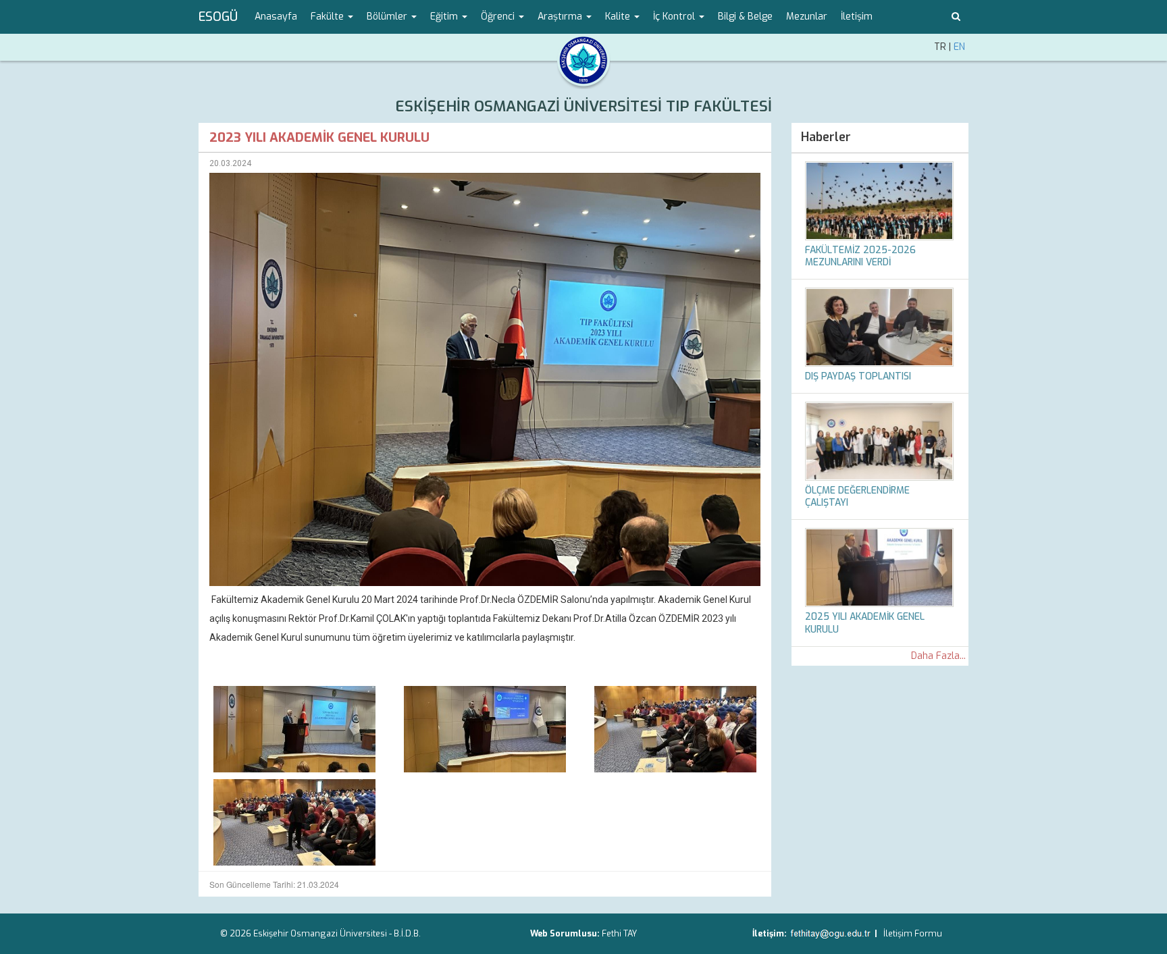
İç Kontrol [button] (675, 16)
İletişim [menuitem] (857, 16)
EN (959, 47)
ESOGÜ (218, 17)
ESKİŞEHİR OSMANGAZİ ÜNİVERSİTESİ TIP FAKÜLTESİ (583, 106)
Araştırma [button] (561, 16)
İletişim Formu (912, 933)
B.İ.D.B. (407, 933)
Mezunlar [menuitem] (806, 16)
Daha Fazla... (938, 656)
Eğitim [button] (445, 16)
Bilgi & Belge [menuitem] (745, 16)
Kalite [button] (619, 16)
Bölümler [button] (388, 16)
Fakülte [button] (328, 16)
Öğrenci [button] (499, 16)
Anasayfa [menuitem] (276, 16)
